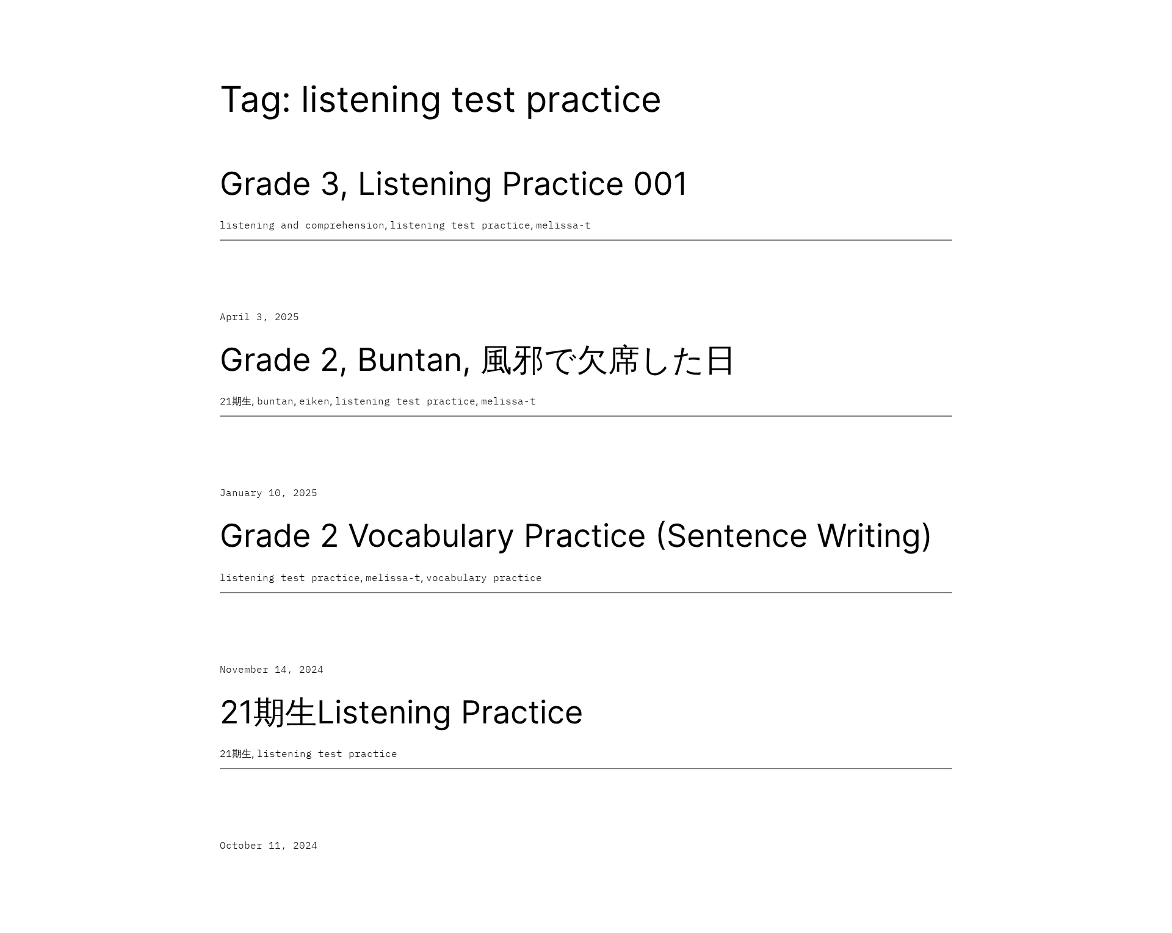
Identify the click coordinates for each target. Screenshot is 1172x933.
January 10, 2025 (268, 492)
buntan (275, 401)
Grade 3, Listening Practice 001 (454, 184)
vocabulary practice (484, 577)
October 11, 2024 (268, 845)
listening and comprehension (302, 225)
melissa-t (563, 225)
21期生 (235, 401)
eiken (314, 401)
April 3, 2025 (259, 316)
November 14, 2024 (272, 669)
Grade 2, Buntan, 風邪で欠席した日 (478, 360)
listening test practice (460, 225)
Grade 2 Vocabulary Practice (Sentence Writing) (576, 536)
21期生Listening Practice (401, 712)
